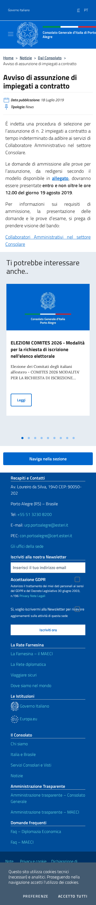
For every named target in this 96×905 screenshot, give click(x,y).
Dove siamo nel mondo (31, 685)
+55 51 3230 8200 (34, 514)
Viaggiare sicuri (24, 675)
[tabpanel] (48, 358)
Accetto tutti (72, 896)
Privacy (24, 595)
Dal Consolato (50, 58)
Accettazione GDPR (28, 579)
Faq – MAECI (22, 842)
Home (8, 58)
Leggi (24, 400)
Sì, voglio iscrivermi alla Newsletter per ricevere (47, 609)
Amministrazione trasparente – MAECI (45, 812)
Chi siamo (19, 743)
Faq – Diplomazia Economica (36, 831)
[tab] (22, 438)
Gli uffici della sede (27, 546)
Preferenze (36, 896)
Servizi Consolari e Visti (31, 765)
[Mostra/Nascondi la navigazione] (10, 34)
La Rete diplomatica (28, 664)
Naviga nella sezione (48, 459)
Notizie (26, 58)
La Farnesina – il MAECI (32, 653)
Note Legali (37, 595)
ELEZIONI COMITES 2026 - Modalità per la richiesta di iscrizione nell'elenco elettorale (48, 349)
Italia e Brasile (23, 754)
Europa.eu (28, 718)
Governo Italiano (19, 10)
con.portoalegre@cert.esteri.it (46, 535)
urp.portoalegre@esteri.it (46, 525)
